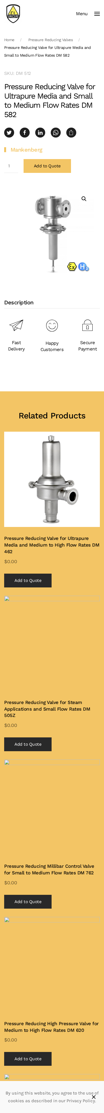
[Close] (94, 1097)
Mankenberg (26, 149)
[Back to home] (13, 14)
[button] (88, 14)
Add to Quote (47, 165)
